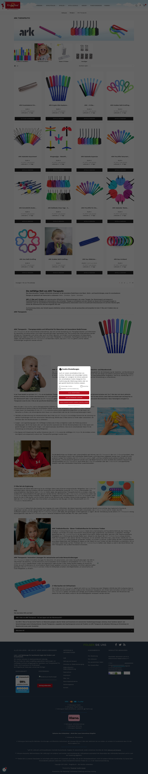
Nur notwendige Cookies (74, 397)
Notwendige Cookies (66, 386)
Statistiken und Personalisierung (69, 388)
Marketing (85, 386)
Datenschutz (71, 405)
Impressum (77, 405)
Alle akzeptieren (74, 392)
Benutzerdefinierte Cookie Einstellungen (74, 402)
